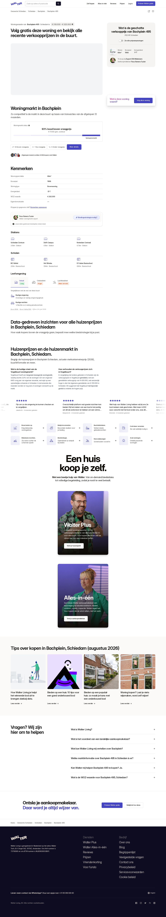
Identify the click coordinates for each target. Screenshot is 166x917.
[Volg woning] (153, 11)
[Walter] (16, 3)
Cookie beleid (127, 877)
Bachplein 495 (53, 11)
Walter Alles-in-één (94, 847)
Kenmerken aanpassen (38, 207)
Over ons (124, 842)
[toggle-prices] (121, 41)
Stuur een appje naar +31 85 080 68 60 (58, 893)
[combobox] (43, 3)
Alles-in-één (102, 4)
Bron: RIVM (15, 309)
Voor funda (89, 867)
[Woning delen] (149, 11)
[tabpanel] (57, 297)
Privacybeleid (127, 867)
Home (13, 823)
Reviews (113, 4)
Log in (130, 4)
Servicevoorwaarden (131, 872)
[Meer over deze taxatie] (72, 24)
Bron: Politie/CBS (25, 309)
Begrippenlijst (127, 852)
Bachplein (41, 11)
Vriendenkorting (92, 862)
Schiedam (31, 11)
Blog (122, 847)
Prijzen (122, 4)
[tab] (19, 282)
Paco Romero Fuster (138, 62)
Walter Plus (89, 842)
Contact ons (126, 862)
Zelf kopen (90, 4)
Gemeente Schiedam (18, 11)
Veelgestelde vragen (131, 857)
